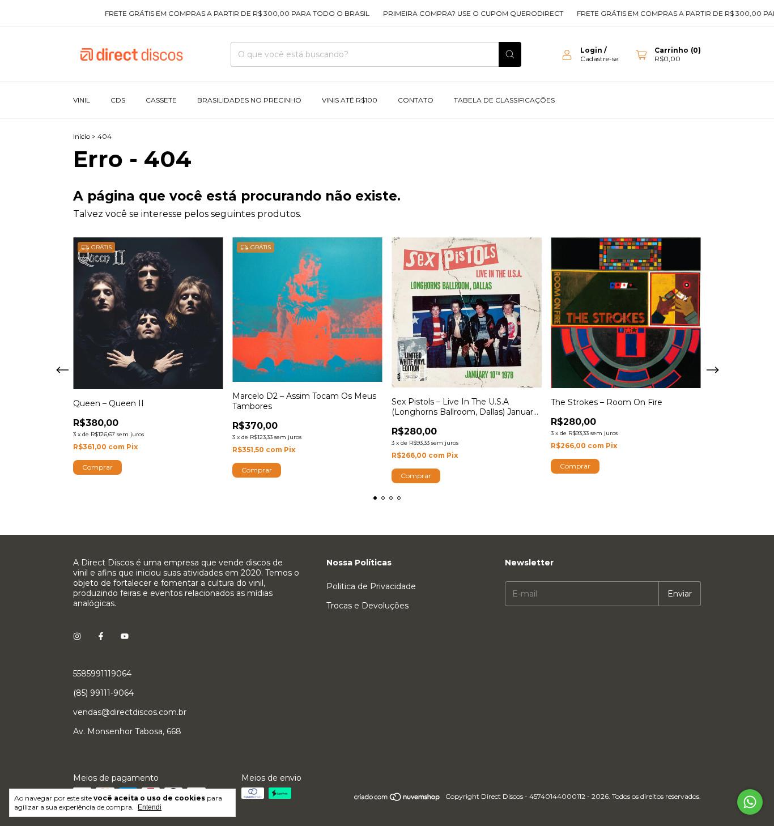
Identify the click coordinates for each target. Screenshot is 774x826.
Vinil (81, 100)
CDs (117, 100)
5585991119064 (102, 674)
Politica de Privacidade (371, 586)
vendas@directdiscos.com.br (129, 712)
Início (81, 136)
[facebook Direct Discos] (101, 636)
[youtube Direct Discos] (125, 636)
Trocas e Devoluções (367, 606)
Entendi (149, 807)
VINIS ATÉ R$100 (349, 100)
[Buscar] (510, 54)
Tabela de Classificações (504, 100)
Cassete (161, 100)
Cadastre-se (599, 58)
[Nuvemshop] (397, 799)
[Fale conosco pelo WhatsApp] (750, 802)
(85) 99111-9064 (103, 693)
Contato (415, 100)
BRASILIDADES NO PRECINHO (249, 100)
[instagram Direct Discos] (77, 636)
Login (591, 50)
